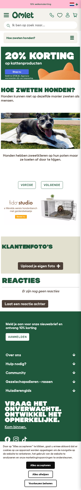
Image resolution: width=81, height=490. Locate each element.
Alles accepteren (40, 465)
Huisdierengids (18, 390)
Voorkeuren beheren (41, 483)
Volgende (52, 185)
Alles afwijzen (40, 474)
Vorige (27, 185)
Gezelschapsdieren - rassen (29, 382)
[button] (40, 390)
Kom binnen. (15, 427)
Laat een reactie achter (25, 304)
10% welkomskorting (40, 4)
